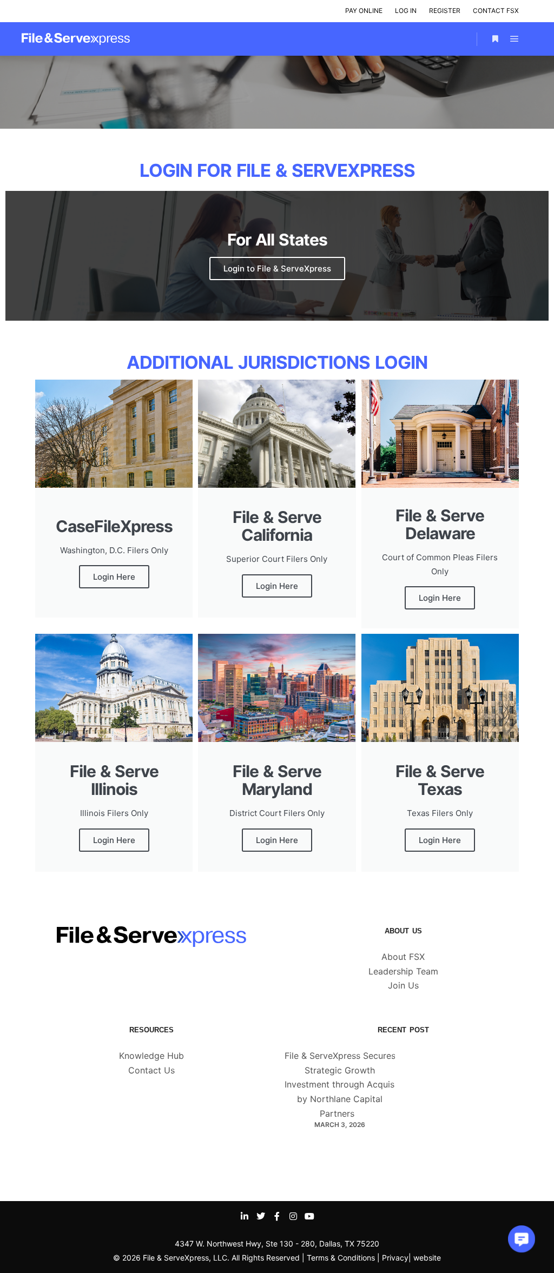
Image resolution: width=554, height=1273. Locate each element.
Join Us (403, 985)
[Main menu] (514, 39)
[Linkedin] (245, 1216)
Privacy (395, 1257)
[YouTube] (309, 1216)
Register (444, 10)
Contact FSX (496, 10)
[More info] (495, 39)
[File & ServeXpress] (76, 39)
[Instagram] (293, 1216)
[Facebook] (277, 1216)
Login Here (114, 577)
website (427, 1257)
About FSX (403, 956)
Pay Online (363, 10)
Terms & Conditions (341, 1257)
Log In (406, 10)
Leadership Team (403, 971)
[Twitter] (261, 1216)
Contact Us (151, 1070)
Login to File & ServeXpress (277, 268)
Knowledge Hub (151, 1055)
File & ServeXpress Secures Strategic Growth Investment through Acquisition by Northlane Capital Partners (348, 1084)
